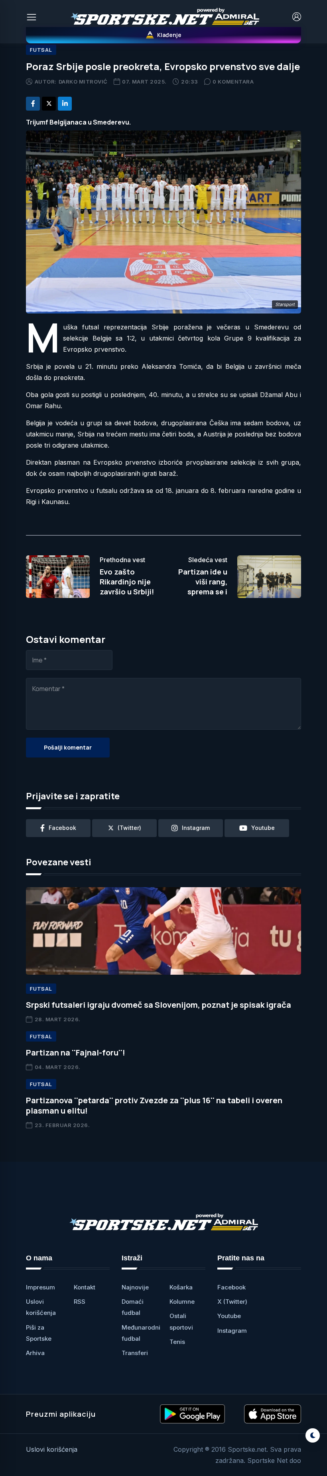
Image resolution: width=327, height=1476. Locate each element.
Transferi (135, 1353)
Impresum (40, 1287)
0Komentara (233, 81)
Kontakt (84, 1287)
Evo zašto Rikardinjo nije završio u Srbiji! (127, 581)
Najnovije (135, 1287)
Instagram (232, 1330)
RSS (79, 1301)
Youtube (229, 1316)
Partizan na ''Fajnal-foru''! (75, 1052)
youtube (263, 827)
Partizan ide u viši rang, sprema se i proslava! (202, 587)
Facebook (231, 1287)
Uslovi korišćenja (51, 1449)
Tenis (177, 1342)
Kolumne (182, 1301)
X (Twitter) (232, 1301)
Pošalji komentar (68, 747)
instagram (196, 827)
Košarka (181, 1287)
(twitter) (129, 827)
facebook (62, 827)
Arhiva (35, 1353)
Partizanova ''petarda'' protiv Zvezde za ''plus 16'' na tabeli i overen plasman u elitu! (154, 1105)
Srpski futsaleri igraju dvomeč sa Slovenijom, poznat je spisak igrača (158, 1004)
